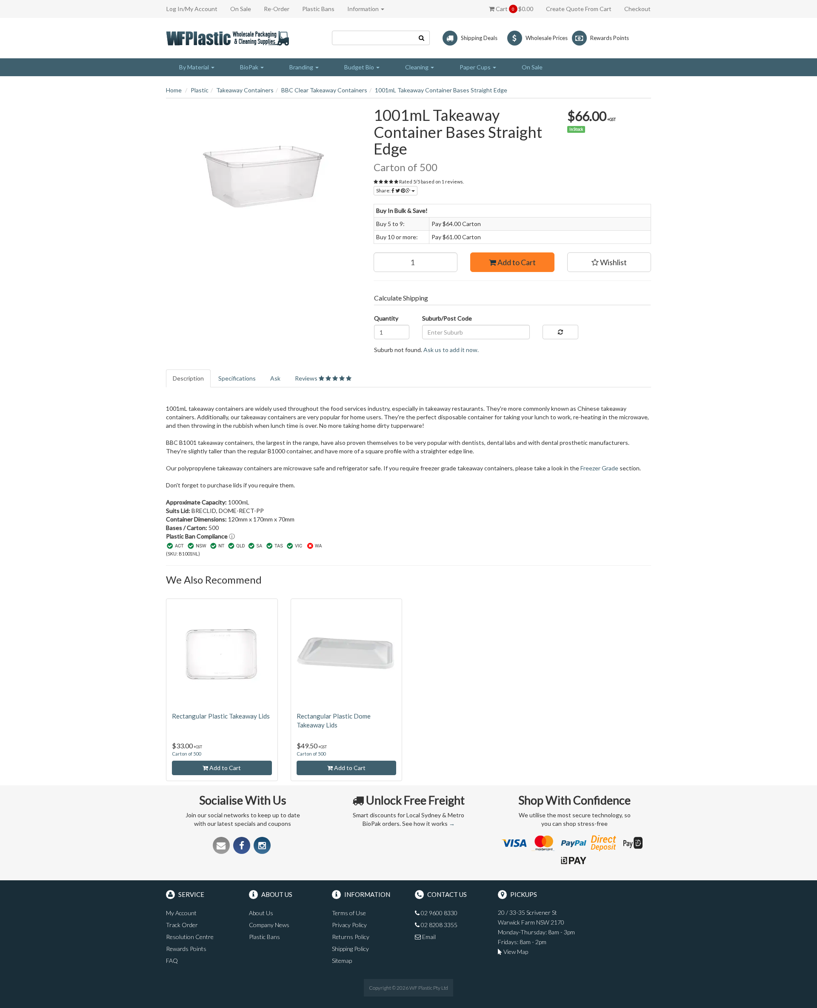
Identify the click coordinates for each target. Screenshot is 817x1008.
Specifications (237, 378)
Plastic (200, 90)
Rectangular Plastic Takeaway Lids (221, 716)
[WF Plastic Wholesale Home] (229, 37)
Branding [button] (301, 67)
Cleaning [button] (417, 67)
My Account (181, 912)
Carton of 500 (186, 753)
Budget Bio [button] (359, 67)
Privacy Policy (349, 924)
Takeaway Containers (245, 90)
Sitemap (342, 960)
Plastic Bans (318, 8)
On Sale (240, 8)
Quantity (386, 318)
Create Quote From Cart (578, 8)
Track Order (182, 924)
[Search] (422, 38)
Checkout (637, 8)
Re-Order (276, 8)
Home (174, 90)
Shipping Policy (350, 948)
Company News (269, 924)
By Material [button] (194, 67)
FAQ (172, 960)
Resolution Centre (190, 936)
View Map (515, 951)
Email (428, 936)
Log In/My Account (191, 8)
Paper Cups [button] (476, 67)
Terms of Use (349, 912)
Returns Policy (350, 936)
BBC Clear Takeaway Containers (324, 90)
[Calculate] (560, 332)
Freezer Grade (599, 468)
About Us (261, 912)
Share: (383, 190)
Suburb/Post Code (447, 318)
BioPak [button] (250, 67)
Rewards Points (186, 948)
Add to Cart (516, 262)
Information (363, 8)
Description (188, 378)
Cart (513, 8)
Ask (275, 378)
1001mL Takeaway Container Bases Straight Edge (441, 90)
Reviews (307, 378)
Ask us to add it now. (451, 349)
